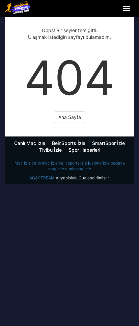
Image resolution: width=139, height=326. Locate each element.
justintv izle (99, 163)
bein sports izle (73, 163)
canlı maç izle (45, 163)
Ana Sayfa (69, 117)
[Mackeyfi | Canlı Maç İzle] (18, 7)
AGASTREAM (42, 177)
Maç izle (23, 163)
